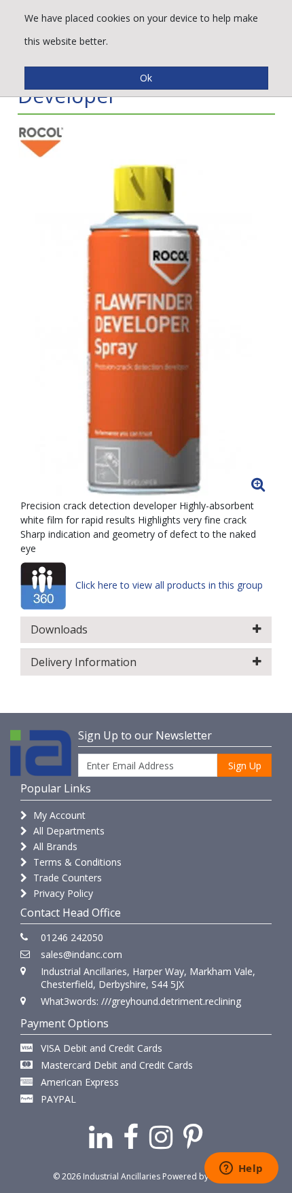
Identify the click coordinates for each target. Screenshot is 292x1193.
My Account (58, 815)
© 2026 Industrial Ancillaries (106, 1176)
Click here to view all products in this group (168, 585)
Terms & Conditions (76, 862)
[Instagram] (161, 1136)
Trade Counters (66, 877)
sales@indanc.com (81, 954)
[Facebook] (130, 1136)
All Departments (68, 830)
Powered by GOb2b (200, 1176)
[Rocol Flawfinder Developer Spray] (146, 328)
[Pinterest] (193, 1136)
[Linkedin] (100, 1136)
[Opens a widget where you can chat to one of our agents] (241, 1169)
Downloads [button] (59, 629)
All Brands (54, 846)
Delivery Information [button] (83, 662)
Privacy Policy (62, 893)
